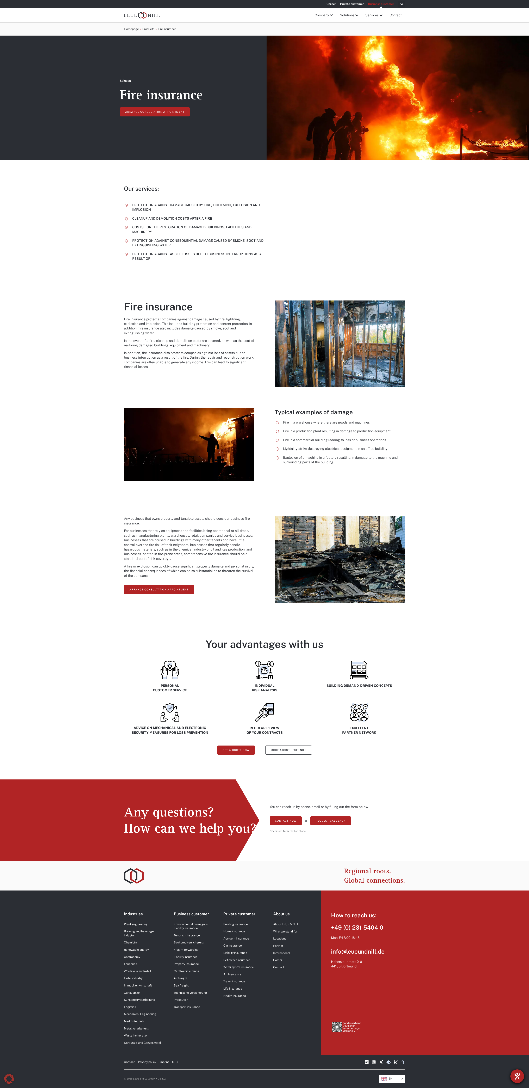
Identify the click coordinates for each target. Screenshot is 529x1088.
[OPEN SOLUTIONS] (357, 15)
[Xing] (381, 1062)
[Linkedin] (367, 1062)
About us (281, 914)
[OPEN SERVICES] (381, 15)
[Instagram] (374, 1062)
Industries (133, 914)
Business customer (381, 4)
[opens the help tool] (517, 1076)
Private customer (352, 4)
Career (331, 4)
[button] (401, 4)
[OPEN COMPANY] (331, 15)
